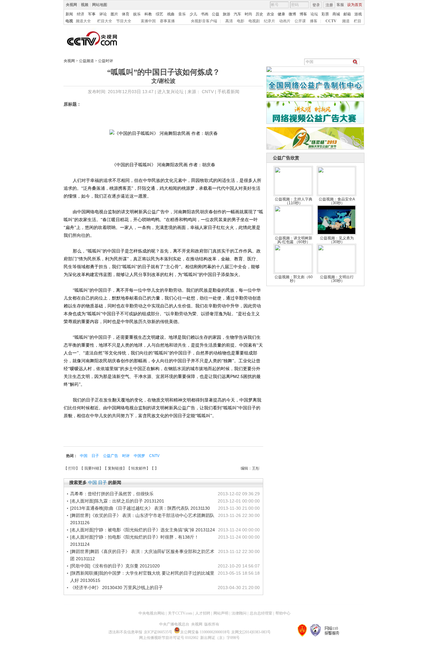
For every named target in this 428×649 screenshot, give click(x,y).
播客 (313, 21)
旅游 (226, 14)
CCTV (331, 21)
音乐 (182, 14)
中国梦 (140, 456)
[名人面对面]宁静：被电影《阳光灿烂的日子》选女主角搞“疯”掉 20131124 (142, 529)
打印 (72, 468)
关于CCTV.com (180, 613)
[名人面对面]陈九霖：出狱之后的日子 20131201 (117, 500)
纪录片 (269, 21)
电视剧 (254, 21)
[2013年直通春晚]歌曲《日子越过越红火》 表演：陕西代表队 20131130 (140, 508)
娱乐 (137, 14)
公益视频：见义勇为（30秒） (337, 240)
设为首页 (354, 5)
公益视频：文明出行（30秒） (337, 279)
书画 (204, 14)
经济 (80, 14)
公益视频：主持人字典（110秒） (293, 201)
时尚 (248, 14)
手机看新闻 (228, 91)
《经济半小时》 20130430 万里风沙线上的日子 (116, 587)
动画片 (284, 21)
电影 (240, 21)
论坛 (314, 14)
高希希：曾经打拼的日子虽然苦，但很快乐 (112, 493)
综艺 (159, 14)
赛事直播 (167, 21)
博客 (303, 14)
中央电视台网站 (151, 613)
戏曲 (171, 14)
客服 (340, 5)
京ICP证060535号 (158, 632)
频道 (346, 21)
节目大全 (123, 21)
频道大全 (83, 21)
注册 (329, 5)
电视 (69, 21)
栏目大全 (104, 21)
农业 (270, 14)
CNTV (154, 456)
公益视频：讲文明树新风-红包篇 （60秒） (293, 240)
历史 (259, 14)
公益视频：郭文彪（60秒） (293, 279)
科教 (148, 14)
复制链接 (115, 468)
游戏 (358, 14)
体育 (125, 14)
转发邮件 (138, 468)
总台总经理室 (261, 613)
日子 (95, 456)
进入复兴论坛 (170, 91)
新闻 (69, 14)
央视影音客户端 (204, 21)
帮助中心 (282, 613)
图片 (114, 14)
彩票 (325, 14)
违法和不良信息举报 (125, 632)
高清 (229, 21)
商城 (336, 14)
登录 (316, 5)
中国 (84, 456)
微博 (292, 14)
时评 (126, 456)
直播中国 (148, 21)
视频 (84, 5)
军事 (92, 14)
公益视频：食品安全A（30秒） (337, 201)
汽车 (237, 14)
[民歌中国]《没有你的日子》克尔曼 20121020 (115, 565)
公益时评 (105, 61)
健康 (281, 14)
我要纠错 (91, 468)
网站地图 (99, 5)
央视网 (71, 5)
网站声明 (220, 613)
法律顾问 (239, 613)
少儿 (193, 14)
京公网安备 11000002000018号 (205, 632)
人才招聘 (202, 613)
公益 (215, 14)
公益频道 (87, 61)
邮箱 (347, 14)
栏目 (357, 21)
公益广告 (111, 456)
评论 (103, 14)
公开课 (300, 21)
